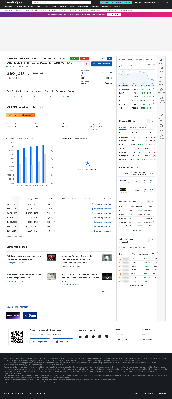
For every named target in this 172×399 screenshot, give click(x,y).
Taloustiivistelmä (12, 97)
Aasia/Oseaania (89, 10)
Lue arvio (151, 181)
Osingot (61, 97)
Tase (35, 97)
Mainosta (145, 334)
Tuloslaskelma (26, 97)
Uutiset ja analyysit (33, 91)
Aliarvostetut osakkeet (110, 10)
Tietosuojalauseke (149, 393)
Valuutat (122, 60)
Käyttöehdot (134, 393)
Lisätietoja (146, 330)
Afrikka (99, 10)
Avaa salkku (120, 334)
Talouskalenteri (83, 6)
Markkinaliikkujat (127, 121)
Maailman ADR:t (44, 10)
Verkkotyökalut (121, 339)
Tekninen (60, 91)
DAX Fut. (122, 93)
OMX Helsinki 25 (125, 85)
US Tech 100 (123, 104)
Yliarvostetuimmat (141, 247)
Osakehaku (95, 6)
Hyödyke (139, 60)
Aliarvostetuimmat (125, 247)
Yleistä (9, 91)
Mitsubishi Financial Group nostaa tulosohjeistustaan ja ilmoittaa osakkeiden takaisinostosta (77, 259)
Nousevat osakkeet (128, 201)
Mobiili (117, 330)
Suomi (27, 10)
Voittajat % (132, 127)
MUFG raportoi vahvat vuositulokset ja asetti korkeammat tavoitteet (24, 257)
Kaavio (19, 91)
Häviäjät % (142, 127)
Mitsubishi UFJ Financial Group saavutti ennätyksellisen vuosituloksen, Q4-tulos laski (80, 277)
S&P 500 (122, 108)
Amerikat (64, 10)
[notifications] (162, 2)
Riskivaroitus (163, 393)
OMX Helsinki (124, 89)
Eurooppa (72, 10)
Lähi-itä (80, 10)
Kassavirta (43, 97)
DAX (121, 100)
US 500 (121, 97)
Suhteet (52, 97)
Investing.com (11, 263)
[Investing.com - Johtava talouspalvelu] (13, 2)
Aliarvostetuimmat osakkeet (127, 240)
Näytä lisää (107, 292)
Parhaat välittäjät (127, 167)
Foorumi (71, 91)
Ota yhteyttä (147, 339)
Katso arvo (105, 73)
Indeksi (130, 60)
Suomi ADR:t (56, 10)
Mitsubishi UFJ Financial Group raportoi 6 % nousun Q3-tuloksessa (25, 276)
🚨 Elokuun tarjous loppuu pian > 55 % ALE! (116, 2)
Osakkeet (8, 10)
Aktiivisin (122, 127)
